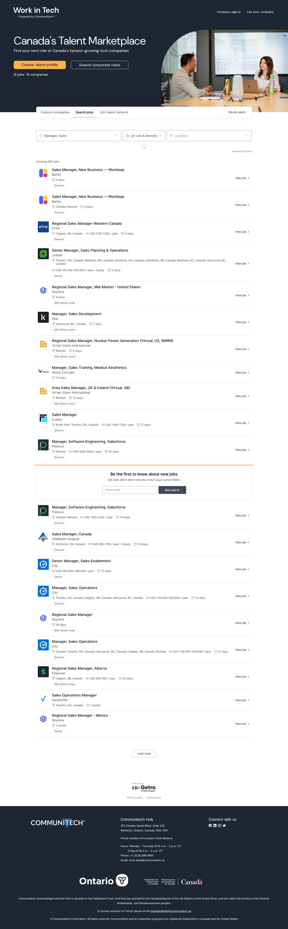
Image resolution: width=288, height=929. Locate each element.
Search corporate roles (99, 64)
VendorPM (59, 700)
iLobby (57, 419)
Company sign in (228, 12)
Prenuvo (58, 446)
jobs (84, 112)
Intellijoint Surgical (65, 539)
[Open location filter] (246, 135)
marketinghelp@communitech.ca (170, 911)
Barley (56, 174)
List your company (260, 12)
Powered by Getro (242, 151)
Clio (55, 566)
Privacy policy (135, 797)
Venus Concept (63, 372)
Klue (55, 319)
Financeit (58, 673)
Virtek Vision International (71, 345)
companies (55, 112)
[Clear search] (116, 135)
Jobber (57, 255)
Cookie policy (153, 797)
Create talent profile (40, 64)
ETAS (56, 228)
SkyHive (58, 292)
